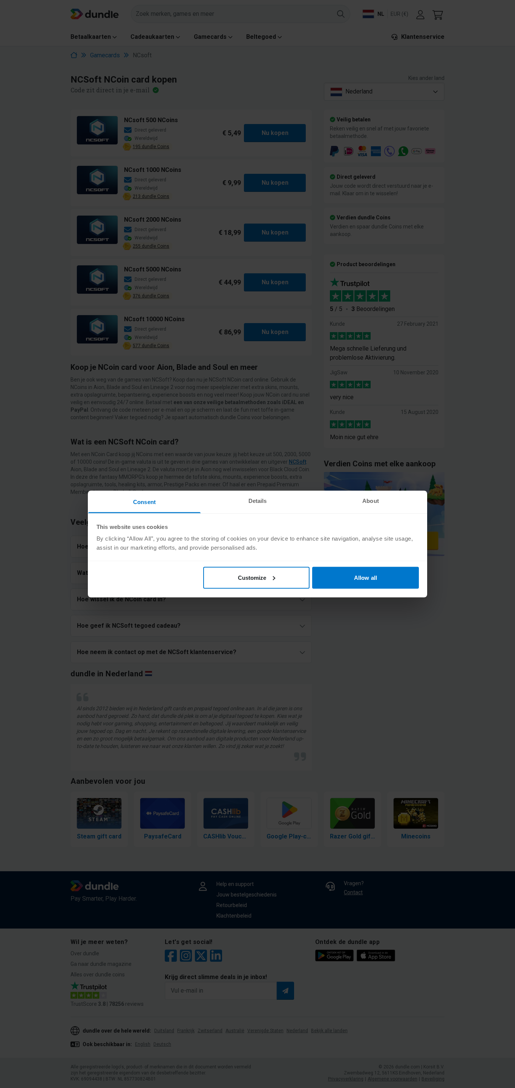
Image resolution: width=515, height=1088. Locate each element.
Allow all (365, 577)
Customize (252, 577)
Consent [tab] (144, 502)
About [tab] (370, 501)
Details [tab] (257, 501)
